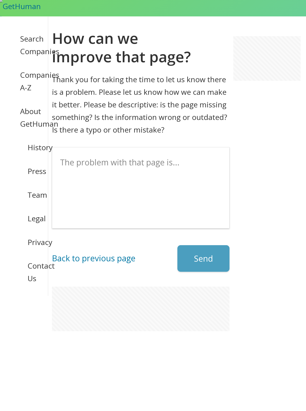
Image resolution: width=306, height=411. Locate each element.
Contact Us (34, 272)
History (34, 147)
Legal (34, 218)
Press (34, 171)
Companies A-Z (30, 81)
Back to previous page (93, 258)
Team (34, 195)
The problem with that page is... (119, 162)
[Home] (26, 8)
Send (203, 258)
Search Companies (30, 45)
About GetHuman (30, 117)
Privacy (34, 242)
